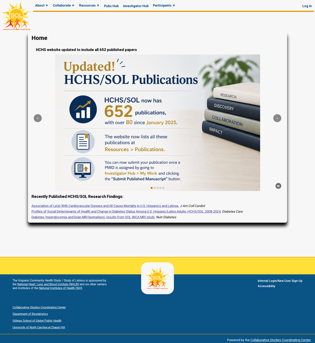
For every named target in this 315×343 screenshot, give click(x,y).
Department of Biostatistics (30, 314)
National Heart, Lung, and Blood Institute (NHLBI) (48, 284)
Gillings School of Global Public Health (37, 320)
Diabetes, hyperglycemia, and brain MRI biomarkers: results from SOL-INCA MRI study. (93, 217)
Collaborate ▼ (64, 5)
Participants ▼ (164, 5)
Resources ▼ (89, 5)
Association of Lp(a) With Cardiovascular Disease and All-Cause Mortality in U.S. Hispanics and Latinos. (105, 206)
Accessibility (266, 286)
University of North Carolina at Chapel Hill (39, 327)
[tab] (152, 188)
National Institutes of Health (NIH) (60, 288)
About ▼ (41, 5)
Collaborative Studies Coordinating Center (39, 307)
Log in (307, 6)
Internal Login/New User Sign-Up (280, 281)
